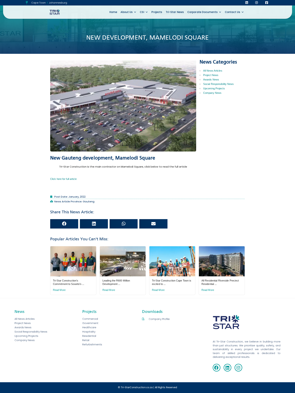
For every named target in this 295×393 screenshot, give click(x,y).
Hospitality (88, 331)
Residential (89, 336)
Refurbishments (92, 344)
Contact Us (232, 12)
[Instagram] (238, 367)
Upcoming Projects (214, 88)
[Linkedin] (227, 367)
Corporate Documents (202, 12)
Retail (85, 340)
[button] (64, 224)
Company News (212, 92)
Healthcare (89, 327)
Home (113, 12)
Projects (156, 12)
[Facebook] (216, 367)
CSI (142, 12)
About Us (127, 12)
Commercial (90, 319)
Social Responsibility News (218, 83)
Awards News (211, 79)
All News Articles (212, 70)
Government (90, 323)
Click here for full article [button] (63, 178)
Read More (59, 289)
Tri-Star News (175, 12)
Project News (210, 75)
